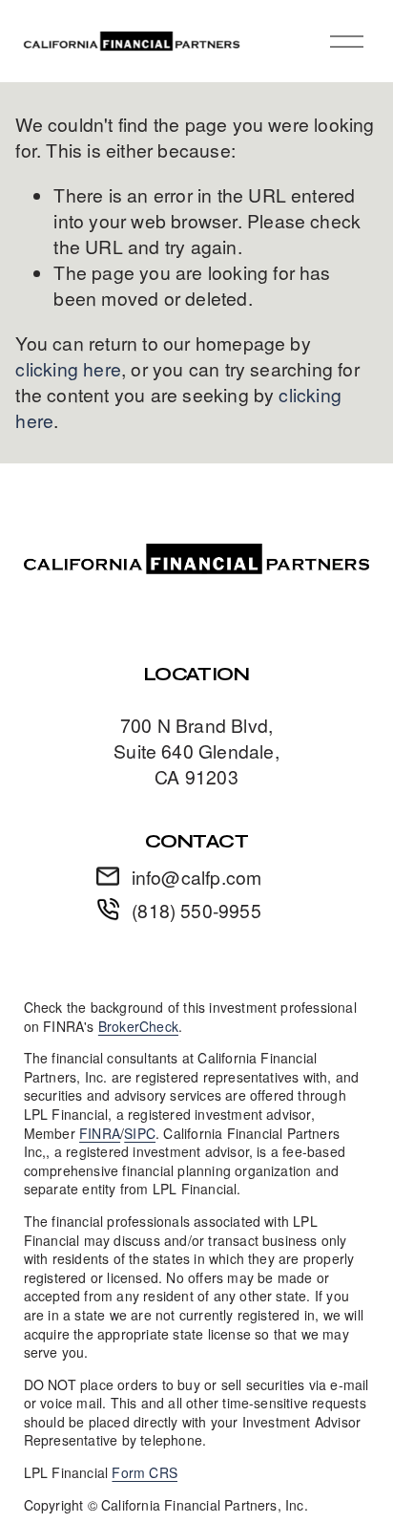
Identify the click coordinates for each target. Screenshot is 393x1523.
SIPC (139, 1134)
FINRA (99, 1134)
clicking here (68, 368)
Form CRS (144, 1473)
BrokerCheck (138, 1027)
